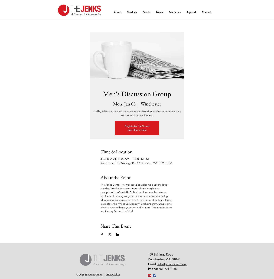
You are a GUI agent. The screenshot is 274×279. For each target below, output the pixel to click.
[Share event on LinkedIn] (117, 234)
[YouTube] (149, 275)
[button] (118, 12)
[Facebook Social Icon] (154, 275)
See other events (137, 129)
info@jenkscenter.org (172, 264)
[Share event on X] (109, 234)
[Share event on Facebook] (102, 234)
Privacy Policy (113, 274)
